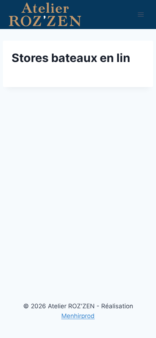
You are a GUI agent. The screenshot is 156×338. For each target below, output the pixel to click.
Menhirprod (78, 316)
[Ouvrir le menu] (140, 14)
